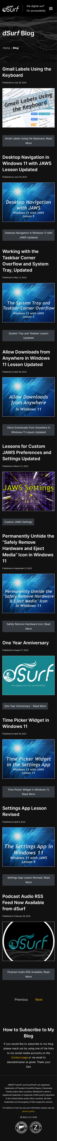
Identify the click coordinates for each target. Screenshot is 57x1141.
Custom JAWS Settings (18, 521)
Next (38, 999)
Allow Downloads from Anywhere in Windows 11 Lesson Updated (26, 358)
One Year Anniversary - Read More (25, 706)
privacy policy (28, 1111)
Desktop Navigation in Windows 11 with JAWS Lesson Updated (26, 163)
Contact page (19, 1057)
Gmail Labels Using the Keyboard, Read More (28, 141)
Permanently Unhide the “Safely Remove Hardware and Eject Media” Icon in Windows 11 (28, 548)
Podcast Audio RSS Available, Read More (28, 974)
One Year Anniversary (25, 642)
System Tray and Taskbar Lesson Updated (28, 336)
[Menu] (51, 8)
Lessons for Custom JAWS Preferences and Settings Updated (26, 452)
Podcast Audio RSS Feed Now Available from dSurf (23, 902)
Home (6, 47)
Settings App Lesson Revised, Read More (28, 880)
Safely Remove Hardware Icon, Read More (28, 626)
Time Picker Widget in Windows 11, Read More (28, 792)
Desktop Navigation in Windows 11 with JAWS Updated (28, 235)
